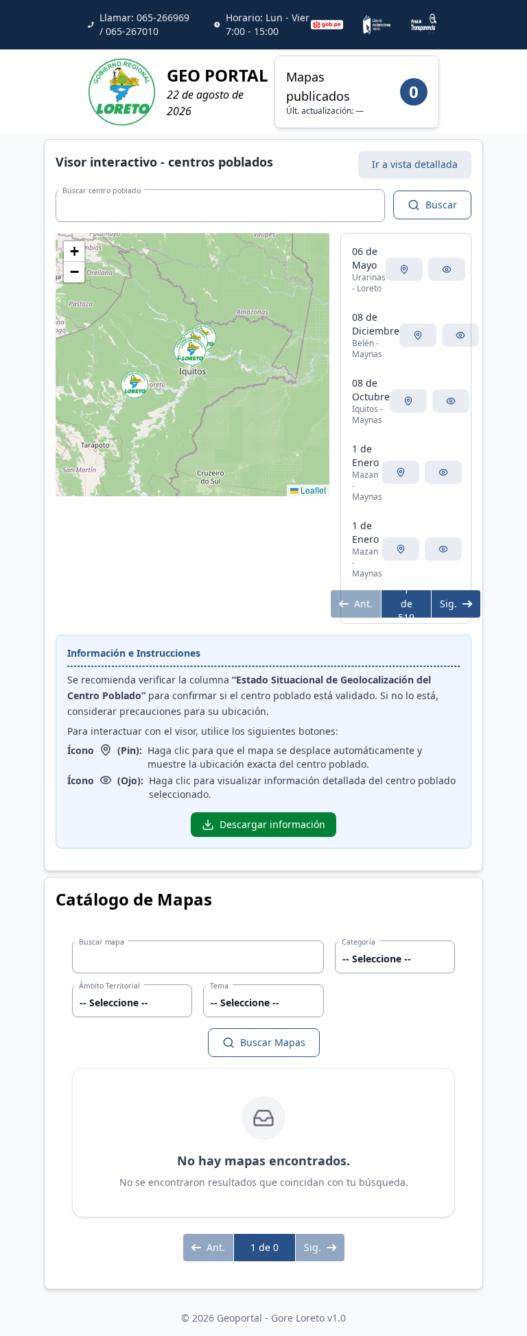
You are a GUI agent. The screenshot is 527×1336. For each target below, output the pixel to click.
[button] (134, 384)
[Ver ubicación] (404, 269)
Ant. (363, 603)
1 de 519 (406, 604)
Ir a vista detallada (415, 164)
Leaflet (312, 490)
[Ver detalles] (446, 269)
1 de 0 (264, 1247)
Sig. (448, 603)
